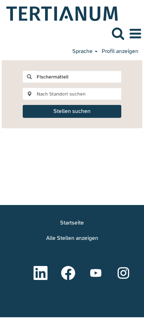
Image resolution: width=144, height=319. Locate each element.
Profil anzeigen (120, 51)
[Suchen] (118, 33)
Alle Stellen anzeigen (72, 238)
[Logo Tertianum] (59, 13)
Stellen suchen (72, 111)
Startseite (72, 222)
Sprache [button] (83, 51)
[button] (135, 34)
